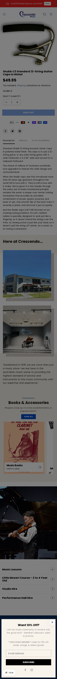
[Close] (52, 622)
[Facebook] (25, 670)
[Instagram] (31, 670)
